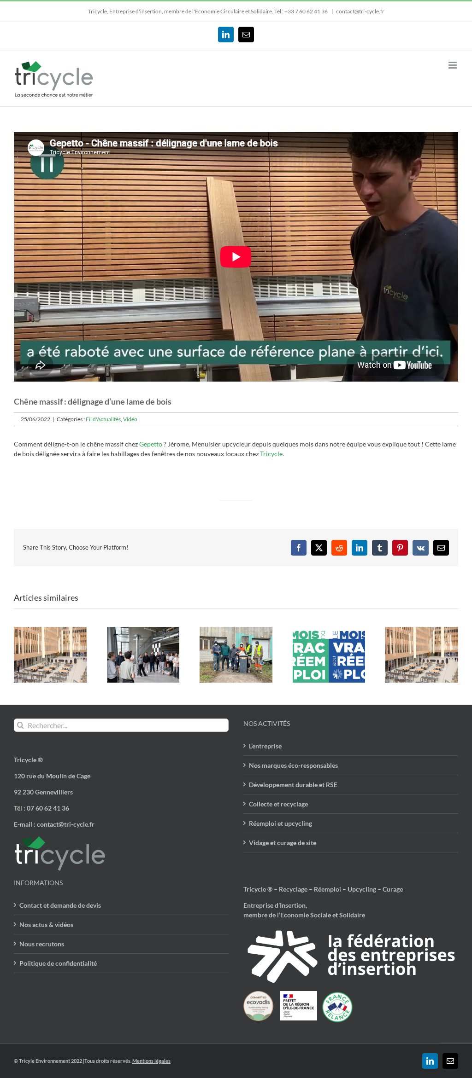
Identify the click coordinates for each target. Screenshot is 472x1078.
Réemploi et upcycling (280, 823)
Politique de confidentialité (58, 963)
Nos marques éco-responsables (293, 765)
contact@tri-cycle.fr (360, 11)
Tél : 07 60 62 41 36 (41, 808)
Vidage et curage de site (282, 842)
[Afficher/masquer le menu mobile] (453, 65)
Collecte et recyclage (278, 804)
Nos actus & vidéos (46, 924)
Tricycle (271, 454)
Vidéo (130, 419)
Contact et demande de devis (60, 905)
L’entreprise (265, 746)
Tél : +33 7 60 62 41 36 (301, 11)
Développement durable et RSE (293, 784)
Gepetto (150, 444)
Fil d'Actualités (103, 419)
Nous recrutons (41, 944)
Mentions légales (151, 1061)
